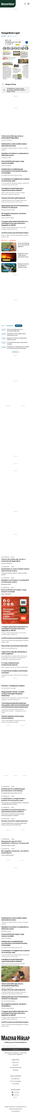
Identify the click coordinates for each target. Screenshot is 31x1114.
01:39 (3, 338)
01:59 (3, 334)
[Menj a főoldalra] (7, 4)
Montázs (18, 325)
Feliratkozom (15, 1049)
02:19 (3, 329)
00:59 (3, 347)
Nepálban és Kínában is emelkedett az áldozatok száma (23, 265)
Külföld (6, 249)
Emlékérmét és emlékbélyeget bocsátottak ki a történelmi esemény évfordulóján (18, 347)
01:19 (3, 342)
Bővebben (15, 352)
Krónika (6, 260)
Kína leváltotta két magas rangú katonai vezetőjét (17, 343)
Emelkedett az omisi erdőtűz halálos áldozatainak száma (23, 255)
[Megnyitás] (28, 3)
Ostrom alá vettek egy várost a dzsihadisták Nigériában (23, 245)
